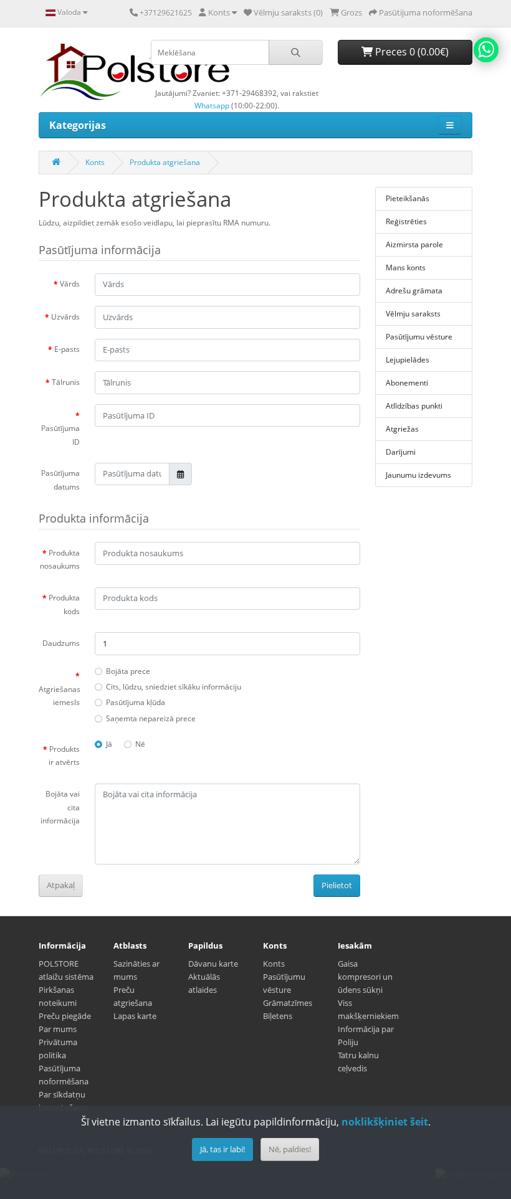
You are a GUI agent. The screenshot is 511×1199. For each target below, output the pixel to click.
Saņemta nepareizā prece (151, 718)
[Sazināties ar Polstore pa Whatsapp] (486, 49)
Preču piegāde (65, 1015)
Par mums (58, 1029)
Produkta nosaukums (60, 559)
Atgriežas (402, 429)
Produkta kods (64, 604)
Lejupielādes (407, 359)
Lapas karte (134, 1015)
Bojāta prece (128, 671)
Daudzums (61, 643)
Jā (109, 744)
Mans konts (406, 267)
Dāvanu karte (213, 963)
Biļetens (277, 1015)
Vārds (70, 283)
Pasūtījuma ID (60, 435)
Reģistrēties (406, 221)
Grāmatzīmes (287, 1002)
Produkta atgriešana (165, 162)
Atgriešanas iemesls (59, 696)
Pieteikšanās (407, 198)
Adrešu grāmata (414, 290)
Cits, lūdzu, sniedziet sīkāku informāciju (173, 686)
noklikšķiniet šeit (384, 1122)
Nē (140, 744)
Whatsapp (211, 105)
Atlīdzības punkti (414, 405)
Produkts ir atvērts (64, 756)
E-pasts (67, 349)
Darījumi (401, 452)
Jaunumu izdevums (418, 475)
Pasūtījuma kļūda (135, 702)
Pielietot (337, 885)
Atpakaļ (61, 885)
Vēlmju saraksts (413, 313)
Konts (95, 162)
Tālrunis (66, 382)
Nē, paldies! (290, 1149)
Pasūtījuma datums (60, 480)
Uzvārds (65, 316)
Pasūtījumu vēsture (419, 336)
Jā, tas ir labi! (222, 1149)
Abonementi (407, 382)
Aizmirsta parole (414, 244)
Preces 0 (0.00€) (411, 52)
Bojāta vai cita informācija (60, 807)
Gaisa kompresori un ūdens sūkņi (365, 976)
